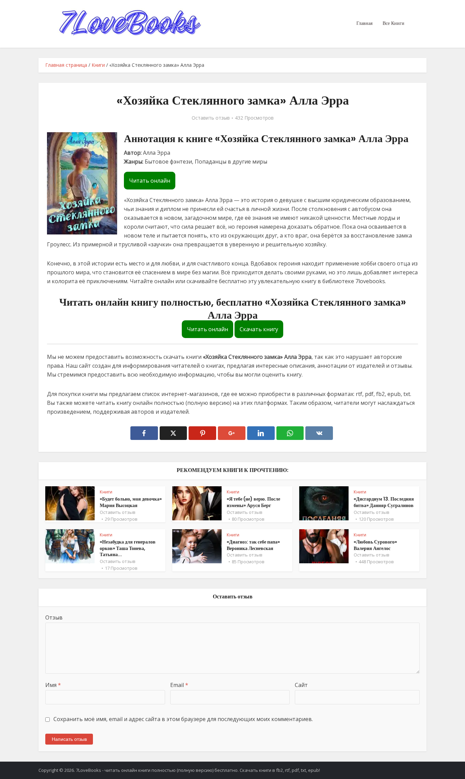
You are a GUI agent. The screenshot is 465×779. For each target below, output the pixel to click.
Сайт (301, 685)
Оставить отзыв (211, 118)
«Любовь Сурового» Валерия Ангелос (375, 545)
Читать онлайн (149, 180)
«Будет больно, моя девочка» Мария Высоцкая (131, 502)
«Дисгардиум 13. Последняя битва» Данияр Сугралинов (384, 502)
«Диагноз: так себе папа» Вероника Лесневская (253, 545)
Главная (364, 23)
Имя (53, 685)
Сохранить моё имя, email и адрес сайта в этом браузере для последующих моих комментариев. (183, 719)
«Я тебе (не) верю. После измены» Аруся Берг (253, 502)
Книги (98, 65)
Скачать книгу (259, 329)
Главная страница (66, 65)
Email (179, 685)
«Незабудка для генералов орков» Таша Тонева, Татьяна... (128, 548)
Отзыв (54, 617)
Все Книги (393, 23)
